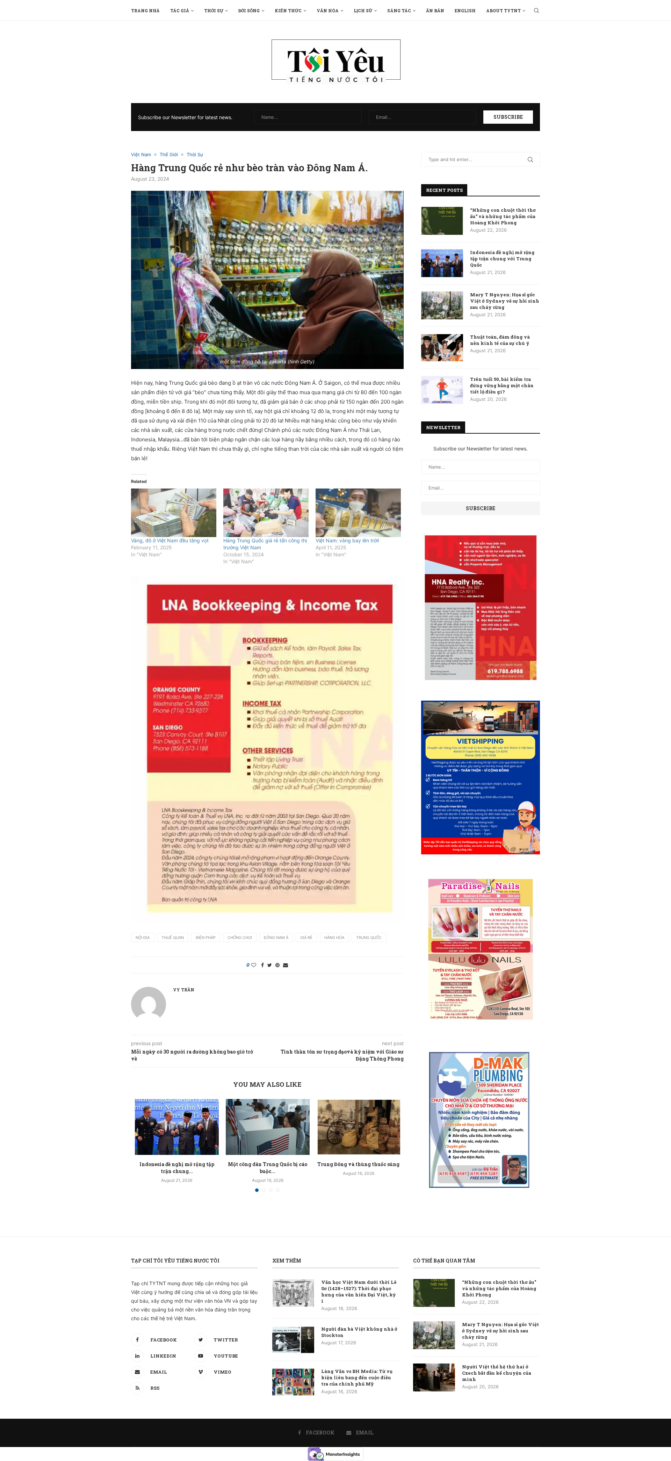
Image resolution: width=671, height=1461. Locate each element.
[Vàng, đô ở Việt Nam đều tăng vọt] (173, 513)
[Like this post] (253, 965)
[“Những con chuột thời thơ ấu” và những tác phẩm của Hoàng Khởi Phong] (442, 221)
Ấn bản (435, 10)
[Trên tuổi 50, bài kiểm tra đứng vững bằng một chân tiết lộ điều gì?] (442, 390)
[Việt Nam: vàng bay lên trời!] (358, 513)
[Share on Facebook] (262, 965)
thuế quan (172, 937)
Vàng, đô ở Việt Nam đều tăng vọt (170, 540)
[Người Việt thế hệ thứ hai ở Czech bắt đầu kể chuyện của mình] (434, 1377)
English (465, 10)
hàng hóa (334, 937)
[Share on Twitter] (269, 965)
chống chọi (240, 937)
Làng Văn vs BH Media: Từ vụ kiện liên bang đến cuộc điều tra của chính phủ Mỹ (356, 1377)
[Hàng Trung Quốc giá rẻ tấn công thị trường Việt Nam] (266, 513)
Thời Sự (213, 10)
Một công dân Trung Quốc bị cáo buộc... (267, 1167)
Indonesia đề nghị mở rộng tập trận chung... (176, 1167)
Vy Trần (183, 989)
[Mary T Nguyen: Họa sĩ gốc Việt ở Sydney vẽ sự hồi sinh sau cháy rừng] (442, 305)
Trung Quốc (369, 937)
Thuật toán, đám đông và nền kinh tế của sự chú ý (500, 340)
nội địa (143, 937)
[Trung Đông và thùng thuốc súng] (359, 1127)
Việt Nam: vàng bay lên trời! (347, 540)
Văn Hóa (328, 10)
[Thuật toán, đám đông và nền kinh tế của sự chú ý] (442, 348)
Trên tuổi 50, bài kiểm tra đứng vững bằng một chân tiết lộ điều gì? (502, 385)
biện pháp (206, 937)
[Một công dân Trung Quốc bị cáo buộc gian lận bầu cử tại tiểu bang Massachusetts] (268, 1127)
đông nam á (276, 937)
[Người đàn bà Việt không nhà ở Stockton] (293, 1340)
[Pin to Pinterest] (277, 965)
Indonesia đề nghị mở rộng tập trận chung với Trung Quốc (502, 258)
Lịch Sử (363, 10)
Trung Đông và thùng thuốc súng (358, 1164)
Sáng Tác (399, 10)
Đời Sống (249, 10)
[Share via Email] (285, 965)
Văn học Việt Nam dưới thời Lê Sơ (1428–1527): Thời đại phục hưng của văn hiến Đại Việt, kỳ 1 (359, 1291)
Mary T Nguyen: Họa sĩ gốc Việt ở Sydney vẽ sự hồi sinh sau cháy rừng (504, 300)
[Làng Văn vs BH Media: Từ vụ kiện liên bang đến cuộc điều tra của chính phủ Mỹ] (293, 1382)
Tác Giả (179, 10)
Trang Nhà (145, 10)
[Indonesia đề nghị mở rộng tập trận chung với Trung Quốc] (177, 1127)
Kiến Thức (288, 10)
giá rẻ (306, 937)
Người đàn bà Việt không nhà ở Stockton (359, 1332)
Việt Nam (141, 154)
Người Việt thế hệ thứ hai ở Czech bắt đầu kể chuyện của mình (496, 1373)
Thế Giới (169, 154)
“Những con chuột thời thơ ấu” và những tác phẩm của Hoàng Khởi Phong (503, 216)
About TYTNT (503, 10)
